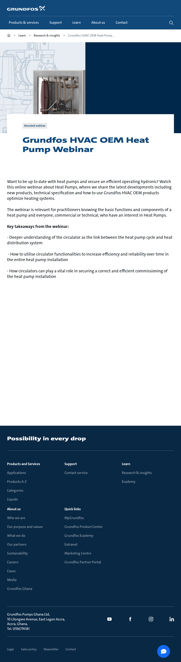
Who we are (16, 518)
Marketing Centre (77, 553)
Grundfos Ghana (19, 588)
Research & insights (137, 472)
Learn (126, 464)
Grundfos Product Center (83, 526)
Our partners (16, 544)
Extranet (70, 544)
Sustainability (17, 553)
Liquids (12, 499)
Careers (13, 562)
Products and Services (23, 464)
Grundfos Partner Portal (82, 562)
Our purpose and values (25, 526)
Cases (11, 571)
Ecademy (129, 481)
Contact (71, 649)
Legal (10, 649)
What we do (16, 535)
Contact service (76, 472)
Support (70, 464)
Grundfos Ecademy (78, 535)
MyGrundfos (74, 518)
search (171, 23)
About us (14, 509)
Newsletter (51, 649)
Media (12, 579)
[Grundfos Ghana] (9, 36)
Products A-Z (17, 481)
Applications (16, 472)
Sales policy (29, 649)
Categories (15, 490)
